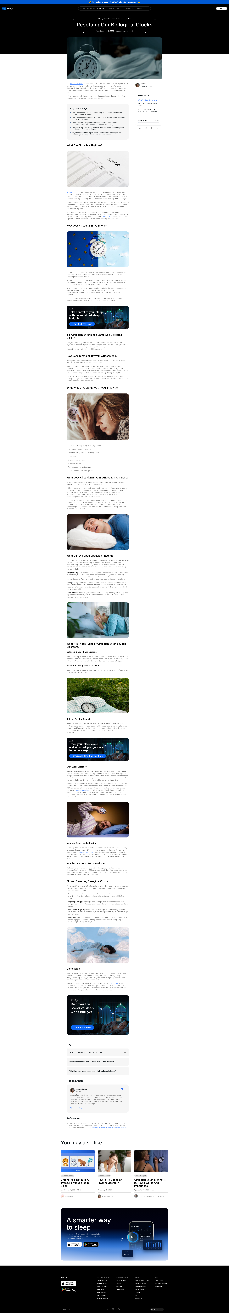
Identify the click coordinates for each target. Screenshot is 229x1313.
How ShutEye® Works (142, 1280)
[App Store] (74, 1244)
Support (137, 1292)
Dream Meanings (129, 8)
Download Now (82, 1027)
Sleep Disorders (109, 19)
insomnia (106, 216)
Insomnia (119, 1286)
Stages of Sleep (121, 1280)
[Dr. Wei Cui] (136, 1196)
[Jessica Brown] (99, 1196)
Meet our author (76, 1108)
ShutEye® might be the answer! (123, 2)
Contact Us (138, 1298)
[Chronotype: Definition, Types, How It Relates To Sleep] (78, 1161)
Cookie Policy (159, 1286)
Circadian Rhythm (124, 19)
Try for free (221, 8)
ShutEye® (114, 983)
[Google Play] (91, 1244)
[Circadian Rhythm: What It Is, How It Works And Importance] (151, 1161)
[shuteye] (7, 8)
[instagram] (146, 128)
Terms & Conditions (161, 1283)
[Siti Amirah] (62, 1196)
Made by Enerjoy (140, 1286)
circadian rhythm (76, 84)
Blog (100, 19)
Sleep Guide (101, 8)
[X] (107, 1309)
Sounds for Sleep (115, 8)
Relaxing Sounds (102, 1283)
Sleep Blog (100, 1289)
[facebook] (152, 128)
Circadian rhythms (73, 192)
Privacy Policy (159, 1280)
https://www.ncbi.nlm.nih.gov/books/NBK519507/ (107, 1127)
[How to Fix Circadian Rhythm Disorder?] (114, 1161)
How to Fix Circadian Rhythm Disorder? (110, 1181)
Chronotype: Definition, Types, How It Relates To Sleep (75, 1182)
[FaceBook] (101, 1309)
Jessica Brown (146, 86)
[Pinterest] (119, 1309)
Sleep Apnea (120, 1289)
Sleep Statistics (101, 1292)
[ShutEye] (68, 1277)
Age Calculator (101, 1295)
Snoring (118, 1283)
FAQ (136, 1295)
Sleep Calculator (102, 1286)
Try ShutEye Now (82, 324)
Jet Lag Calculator (102, 1298)
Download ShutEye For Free (87, 756)
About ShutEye (139, 1289)
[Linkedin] (113, 1309)
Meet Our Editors (140, 1283)
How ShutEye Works (87, 8)
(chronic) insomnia (86, 852)
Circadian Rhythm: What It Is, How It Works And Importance (149, 1182)
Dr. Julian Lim (162, 1196)
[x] (157, 128)
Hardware (140, 8)
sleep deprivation (82, 790)
